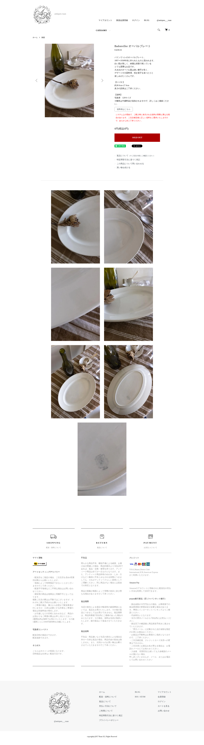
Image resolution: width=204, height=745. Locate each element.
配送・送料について (108, 697)
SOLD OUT (137, 138)
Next (102, 80)
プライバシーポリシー (109, 720)
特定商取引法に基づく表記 (128, 160)
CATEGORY (101, 30)
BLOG (146, 20)
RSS (136, 697)
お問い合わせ (163, 711)
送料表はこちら (123, 109)
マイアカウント (105, 20)
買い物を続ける (123, 168)
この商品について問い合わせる (130, 164)
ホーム (35, 37)
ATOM (142, 697)
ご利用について (106, 711)
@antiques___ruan (164, 20)
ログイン (136, 20)
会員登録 (162, 697)
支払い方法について (108, 706)
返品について (136, 156)
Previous (37, 80)
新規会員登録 (122, 20)
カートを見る (163, 706)
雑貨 (43, 37)
